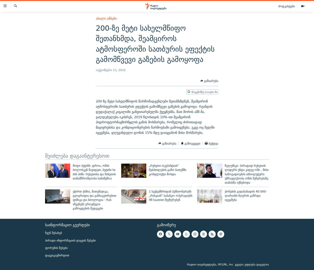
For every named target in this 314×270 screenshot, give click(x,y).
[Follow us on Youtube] (177, 234)
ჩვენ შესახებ (53, 233)
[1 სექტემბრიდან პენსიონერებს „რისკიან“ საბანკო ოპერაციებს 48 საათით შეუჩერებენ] (133, 196)
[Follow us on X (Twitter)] (169, 234)
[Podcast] (220, 234)
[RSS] (212, 234)
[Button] (209, 81)
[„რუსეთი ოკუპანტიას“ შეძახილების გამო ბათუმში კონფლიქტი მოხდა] (133, 171)
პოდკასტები (286, 6)
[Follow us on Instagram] (195, 234)
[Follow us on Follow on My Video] (186, 234)
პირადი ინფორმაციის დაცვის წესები (70, 240)
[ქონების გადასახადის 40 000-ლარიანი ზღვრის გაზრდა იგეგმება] (209, 196)
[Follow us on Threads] (203, 234)
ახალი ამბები (106, 18)
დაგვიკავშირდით (57, 255)
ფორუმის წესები (56, 248)
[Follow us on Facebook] (160, 234)
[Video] (302, 6)
